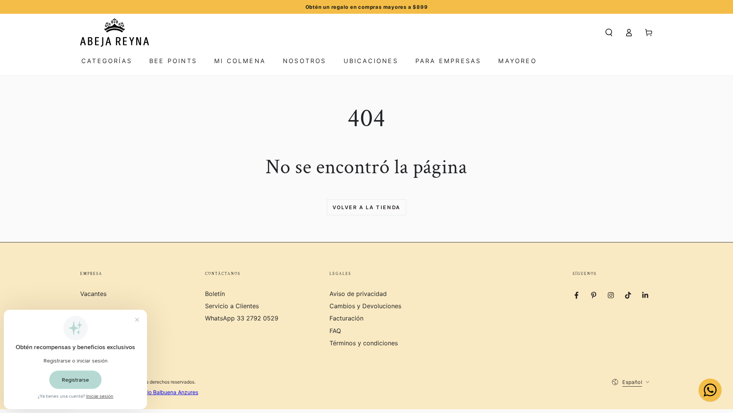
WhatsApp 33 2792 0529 (241, 318)
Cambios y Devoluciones (365, 306)
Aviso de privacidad (358, 294)
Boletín (215, 294)
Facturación (346, 318)
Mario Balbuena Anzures (168, 392)
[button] (609, 32)
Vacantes (93, 294)
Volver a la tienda (366, 207)
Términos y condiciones (363, 343)
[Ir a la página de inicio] (114, 32)
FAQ (335, 331)
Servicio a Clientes (232, 306)
